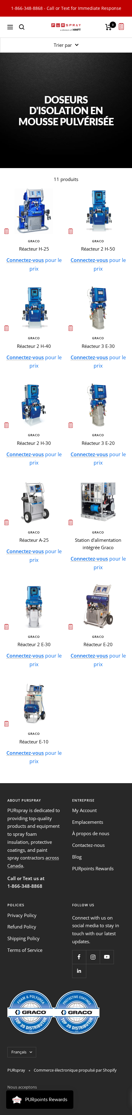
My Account (84, 810)
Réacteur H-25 (34, 249)
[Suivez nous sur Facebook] (79, 957)
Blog (77, 857)
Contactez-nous (88, 845)
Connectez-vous (25, 260)
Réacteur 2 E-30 (34, 644)
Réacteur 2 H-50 (98, 249)
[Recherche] (22, 27)
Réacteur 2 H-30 (34, 443)
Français (18, 1052)
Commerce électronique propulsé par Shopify (75, 1070)
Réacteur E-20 (98, 644)
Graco (34, 241)
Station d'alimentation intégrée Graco (98, 543)
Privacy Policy (22, 915)
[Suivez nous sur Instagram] (93, 957)
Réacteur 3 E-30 (98, 346)
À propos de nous (90, 833)
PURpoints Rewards (93, 868)
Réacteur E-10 (34, 742)
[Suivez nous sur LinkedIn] (79, 971)
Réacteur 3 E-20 (98, 443)
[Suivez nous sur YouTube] (107, 957)
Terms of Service (24, 950)
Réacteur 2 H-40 (34, 346)
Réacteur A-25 (34, 540)
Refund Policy (21, 927)
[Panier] (108, 27)
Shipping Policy (23, 938)
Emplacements (87, 822)
